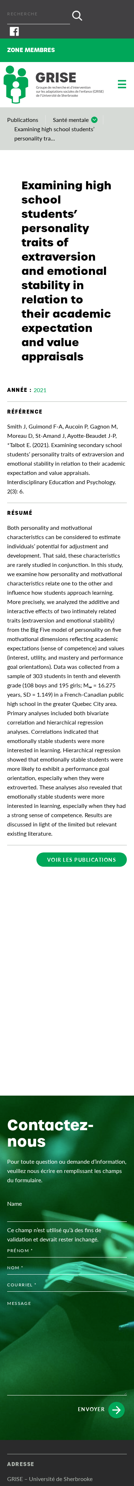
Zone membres (31, 50)
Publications (22, 120)
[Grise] (54, 85)
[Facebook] (67, 31)
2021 (40, 390)
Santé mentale (71, 120)
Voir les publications (81, 859)
